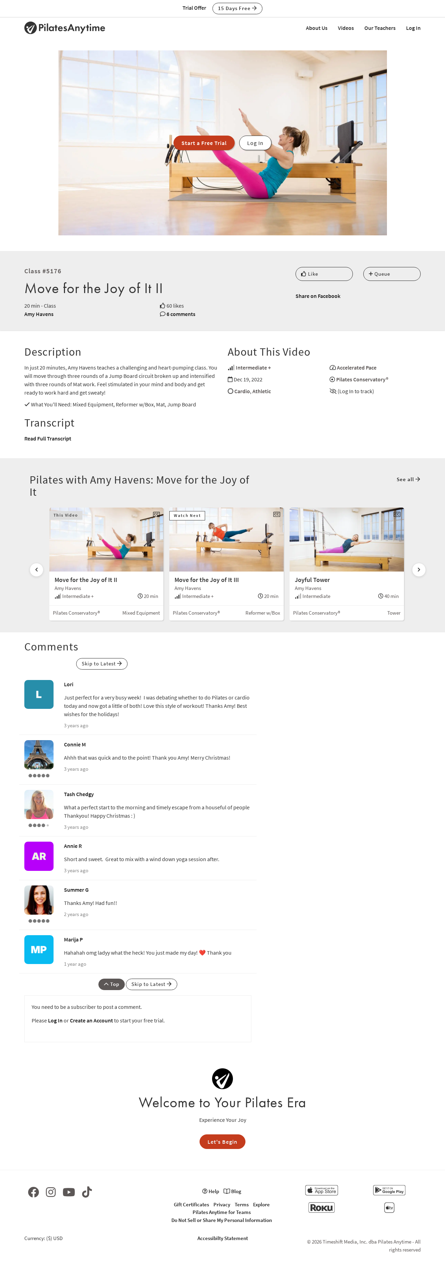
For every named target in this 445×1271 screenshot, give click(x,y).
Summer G (76, 889)
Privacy (221, 1204)
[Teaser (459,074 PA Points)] (39, 774)
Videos (346, 27)
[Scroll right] (419, 570)
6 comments (181, 313)
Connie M (75, 744)
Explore (261, 1204)
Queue (381, 273)
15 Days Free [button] (235, 8)
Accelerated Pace (357, 367)
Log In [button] (255, 142)
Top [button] (114, 984)
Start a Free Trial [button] (204, 142)
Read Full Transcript (47, 438)
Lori (68, 684)
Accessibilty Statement (222, 1238)
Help (213, 1191)
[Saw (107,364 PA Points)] (39, 824)
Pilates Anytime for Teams (222, 1212)
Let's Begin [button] (222, 1141)
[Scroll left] (36, 570)
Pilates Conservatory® (362, 379)
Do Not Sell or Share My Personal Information (221, 1220)
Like (312, 273)
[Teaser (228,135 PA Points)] (39, 920)
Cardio (242, 391)
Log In (413, 27)
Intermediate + (253, 367)
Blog (235, 1191)
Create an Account (91, 1020)
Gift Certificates (191, 1204)
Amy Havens (39, 313)
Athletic (261, 391)
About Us (316, 27)
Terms (242, 1204)
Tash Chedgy (79, 794)
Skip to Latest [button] (99, 663)
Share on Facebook (318, 295)
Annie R (73, 845)
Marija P (73, 939)
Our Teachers (380, 27)
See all (406, 479)
